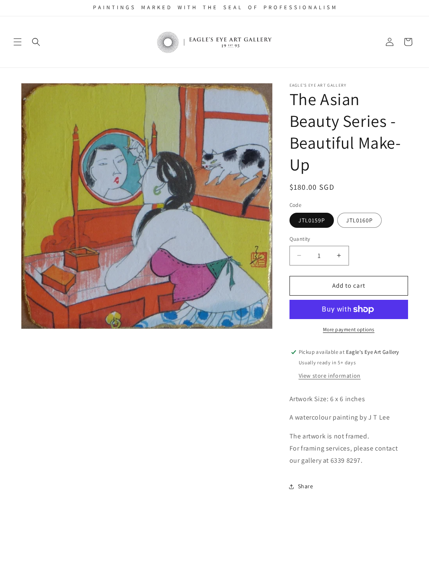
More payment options (349, 329)
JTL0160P (359, 220)
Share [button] (305, 486)
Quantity (299, 238)
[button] (17, 42)
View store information (330, 375)
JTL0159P (311, 220)
